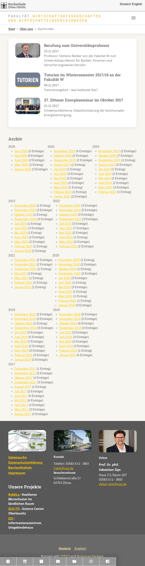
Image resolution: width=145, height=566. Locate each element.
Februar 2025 (63, 192)
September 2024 (109, 160)
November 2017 (25, 373)
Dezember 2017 (25, 368)
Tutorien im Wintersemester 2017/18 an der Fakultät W (82, 77)
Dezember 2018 (70, 314)
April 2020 (65, 291)
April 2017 (21, 405)
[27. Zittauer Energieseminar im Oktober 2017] (27, 105)
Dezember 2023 (25, 205)
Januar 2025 (62, 196)
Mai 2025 (60, 178)
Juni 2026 (21, 151)
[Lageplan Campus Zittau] (27, 440)
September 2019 (25, 328)
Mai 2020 (64, 287)
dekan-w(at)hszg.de (112, 484)
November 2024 (109, 151)
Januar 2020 (66, 305)
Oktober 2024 (107, 155)
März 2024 (105, 187)
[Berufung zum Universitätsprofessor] (27, 50)
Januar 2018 (67, 355)
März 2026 (21, 164)
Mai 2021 (20, 273)
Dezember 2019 (25, 314)
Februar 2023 (23, 246)
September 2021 (25, 269)
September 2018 (70, 328)
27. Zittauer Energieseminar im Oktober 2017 (83, 99)
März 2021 (21, 278)
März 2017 (21, 409)
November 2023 (25, 210)
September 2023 (25, 219)
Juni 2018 (65, 337)
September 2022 (70, 219)
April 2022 (66, 237)
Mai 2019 (20, 341)
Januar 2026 (22, 169)
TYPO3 (65, 556)
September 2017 (25, 382)
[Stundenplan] (8, 561)
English (137, 4)
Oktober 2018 (68, 323)
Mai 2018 (65, 341)
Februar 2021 (23, 282)
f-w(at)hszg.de (63, 468)
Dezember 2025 (64, 151)
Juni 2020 (65, 282)
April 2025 (60, 183)
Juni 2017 (21, 396)
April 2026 (21, 160)
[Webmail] (58, 561)
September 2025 (65, 160)
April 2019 (21, 346)
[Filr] (74, 561)
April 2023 (21, 237)
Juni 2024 (105, 173)
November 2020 (69, 264)
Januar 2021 (22, 287)
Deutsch (125, 4)
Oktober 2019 (23, 323)
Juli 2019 (20, 332)
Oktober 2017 (23, 377)
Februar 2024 (107, 192)
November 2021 (25, 264)
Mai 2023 (20, 232)
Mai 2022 (65, 232)
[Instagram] (91, 561)
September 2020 (69, 273)
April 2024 (105, 183)
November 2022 (70, 210)
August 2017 (22, 386)
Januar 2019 (22, 359)
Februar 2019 (23, 355)
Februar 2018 (68, 350)
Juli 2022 (65, 223)
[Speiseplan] (25, 561)
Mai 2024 (104, 178)
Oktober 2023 (23, 214)
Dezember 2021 (25, 260)
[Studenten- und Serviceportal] (41, 561)
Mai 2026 (20, 155)
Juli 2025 (60, 169)
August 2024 (106, 164)
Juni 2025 (60, 173)
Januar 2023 (22, 250)
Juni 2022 (65, 228)
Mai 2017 (20, 400)
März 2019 (21, 350)
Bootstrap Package (90, 556)
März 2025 (61, 187)
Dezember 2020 (69, 260)
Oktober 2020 (67, 269)
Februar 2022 (68, 246)
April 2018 (66, 346)
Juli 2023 (20, 223)
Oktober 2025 (63, 155)
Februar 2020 (67, 300)
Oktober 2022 (68, 214)
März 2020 (65, 296)
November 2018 (70, 318)
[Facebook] (107, 561)
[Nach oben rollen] (136, 557)
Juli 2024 (104, 169)
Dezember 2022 (70, 205)
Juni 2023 (21, 228)
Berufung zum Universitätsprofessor (77, 45)
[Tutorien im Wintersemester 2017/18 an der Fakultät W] (27, 79)
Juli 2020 (64, 278)
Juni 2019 (21, 337)
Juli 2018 (65, 332)
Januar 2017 (22, 414)
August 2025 (62, 164)
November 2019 (25, 318)
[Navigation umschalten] (133, 18)
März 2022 (66, 241)
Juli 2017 (20, 391)
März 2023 (21, 241)
